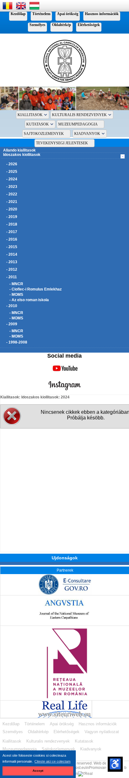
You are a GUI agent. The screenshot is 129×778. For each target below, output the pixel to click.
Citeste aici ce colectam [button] (52, 761)
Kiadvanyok (87, 133)
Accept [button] (38, 770)
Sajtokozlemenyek (44, 133)
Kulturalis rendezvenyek (79, 115)
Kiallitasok (30, 115)
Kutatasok (37, 124)
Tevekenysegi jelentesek (62, 143)
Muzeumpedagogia (78, 124)
